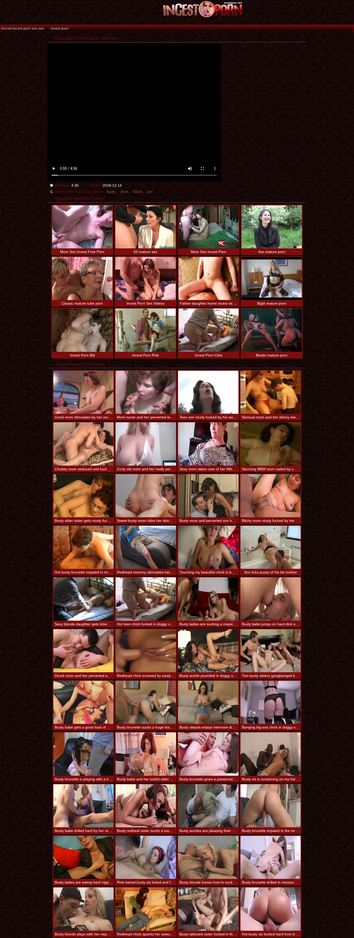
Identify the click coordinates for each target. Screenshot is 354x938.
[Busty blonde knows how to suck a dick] (208, 857)
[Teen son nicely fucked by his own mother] (208, 392)
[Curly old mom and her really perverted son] (146, 443)
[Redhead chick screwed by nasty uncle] (146, 650)
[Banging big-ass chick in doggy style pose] (270, 702)
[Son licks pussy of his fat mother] (270, 547)
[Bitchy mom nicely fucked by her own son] (270, 495)
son (150, 192)
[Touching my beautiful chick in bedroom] (208, 547)
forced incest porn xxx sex (22, 28)
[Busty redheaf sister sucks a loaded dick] (146, 805)
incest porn (60, 28)
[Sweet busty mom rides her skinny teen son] (146, 495)
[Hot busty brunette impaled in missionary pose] (83, 547)
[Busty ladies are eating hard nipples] (83, 857)
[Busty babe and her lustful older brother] (146, 753)
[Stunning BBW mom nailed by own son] (270, 443)
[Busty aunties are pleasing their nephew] (208, 805)
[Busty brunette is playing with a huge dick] (83, 753)
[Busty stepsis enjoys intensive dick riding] (208, 702)
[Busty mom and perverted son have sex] (208, 495)
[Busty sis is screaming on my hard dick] (270, 753)
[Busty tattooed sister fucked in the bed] (208, 908)
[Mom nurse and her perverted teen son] (146, 392)
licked (137, 192)
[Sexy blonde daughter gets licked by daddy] (83, 598)
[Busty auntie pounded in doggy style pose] (208, 650)
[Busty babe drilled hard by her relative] (83, 805)
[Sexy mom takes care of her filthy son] (208, 443)
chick (124, 192)
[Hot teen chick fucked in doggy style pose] (146, 598)
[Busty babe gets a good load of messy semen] (83, 702)
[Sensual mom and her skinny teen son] (270, 392)
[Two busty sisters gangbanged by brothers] (270, 650)
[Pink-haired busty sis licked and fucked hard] (146, 857)
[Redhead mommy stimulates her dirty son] (146, 547)
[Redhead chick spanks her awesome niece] (146, 908)
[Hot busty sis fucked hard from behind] (270, 908)
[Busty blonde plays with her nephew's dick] (83, 908)
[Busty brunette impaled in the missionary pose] (270, 805)
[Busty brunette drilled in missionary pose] (270, 857)
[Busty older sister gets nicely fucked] (83, 495)
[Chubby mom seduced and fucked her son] (83, 443)
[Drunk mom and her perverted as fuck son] (83, 650)
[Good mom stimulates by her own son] (83, 392)
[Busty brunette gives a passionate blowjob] (208, 753)
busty (111, 192)
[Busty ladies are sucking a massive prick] (208, 598)
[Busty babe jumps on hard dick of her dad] (270, 598)
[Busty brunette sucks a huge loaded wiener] (146, 702)
